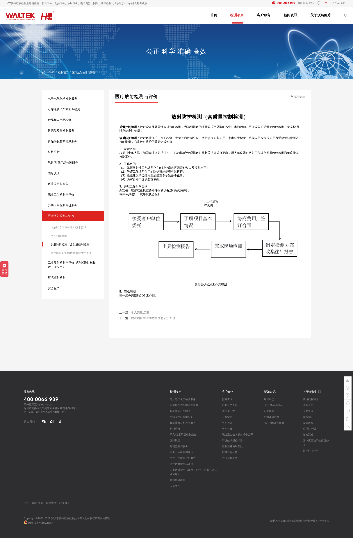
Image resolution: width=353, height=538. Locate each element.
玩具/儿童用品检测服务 (63, 162)
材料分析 (54, 151)
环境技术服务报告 (232, 440)
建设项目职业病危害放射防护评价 (71, 253)
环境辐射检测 (56, 277)
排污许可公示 (310, 450)
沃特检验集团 (278, 520)
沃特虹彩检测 (294, 520)
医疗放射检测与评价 (83, 72)
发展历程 (308, 422)
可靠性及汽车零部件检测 (64, 109)
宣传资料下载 (230, 458)
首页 (213, 15)
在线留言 (227, 416)
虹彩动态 (269, 399)
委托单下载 (228, 411)
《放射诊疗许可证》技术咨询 (68, 227)
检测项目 (237, 15)
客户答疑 (227, 428)
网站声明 (105, 518)
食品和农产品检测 (59, 119)
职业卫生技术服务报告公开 (237, 434)
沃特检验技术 (310, 520)
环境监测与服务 (58, 183)
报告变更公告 (230, 452)
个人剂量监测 (59, 235)
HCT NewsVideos (274, 422)
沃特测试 (324, 520)
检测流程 (51, 502)
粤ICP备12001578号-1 (41, 523)
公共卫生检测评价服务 (62, 205)
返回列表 (299, 96)
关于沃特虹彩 (321, 15)
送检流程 (308, 434)
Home (50, 72)
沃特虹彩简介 (310, 399)
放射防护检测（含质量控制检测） (71, 244)
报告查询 (227, 399)
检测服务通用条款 (232, 446)
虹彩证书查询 (230, 405)
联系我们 (308, 416)
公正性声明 (309, 428)
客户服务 (264, 15)
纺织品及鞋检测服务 (61, 130)
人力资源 (308, 411)
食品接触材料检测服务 (62, 141)
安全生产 (54, 288)
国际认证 (54, 173)
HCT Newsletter (273, 405)
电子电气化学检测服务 (62, 98)
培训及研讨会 (271, 416)
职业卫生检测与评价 (61, 194)
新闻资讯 (291, 15)
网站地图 (37, 502)
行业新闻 (269, 411)
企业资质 (308, 405)
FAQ (27, 502)
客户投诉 (227, 422)
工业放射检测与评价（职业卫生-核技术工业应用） (72, 265)
